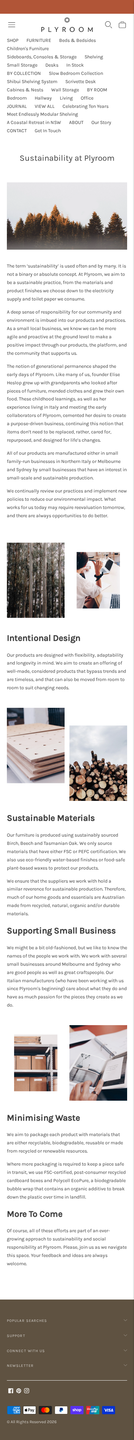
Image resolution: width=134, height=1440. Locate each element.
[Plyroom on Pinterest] (18, 1392)
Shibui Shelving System (32, 81)
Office (87, 98)
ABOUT (76, 122)
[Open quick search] (108, 24)
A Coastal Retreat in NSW (34, 122)
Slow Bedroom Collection (76, 73)
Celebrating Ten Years (86, 106)
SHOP (13, 40)
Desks (51, 65)
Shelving (94, 57)
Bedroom (17, 98)
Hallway (43, 98)
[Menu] (11, 24)
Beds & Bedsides (77, 40)
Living (66, 98)
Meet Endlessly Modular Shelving (42, 114)
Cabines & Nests (25, 90)
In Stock (75, 65)
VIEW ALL (45, 106)
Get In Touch (48, 131)
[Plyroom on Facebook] (10, 1392)
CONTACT (17, 131)
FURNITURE (38, 40)
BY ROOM (97, 90)
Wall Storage (65, 90)
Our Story (101, 122)
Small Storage (22, 65)
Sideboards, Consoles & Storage (42, 57)
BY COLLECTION (24, 73)
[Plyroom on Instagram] (26, 1392)
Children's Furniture (28, 49)
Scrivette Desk (80, 81)
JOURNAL (17, 106)
